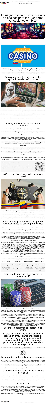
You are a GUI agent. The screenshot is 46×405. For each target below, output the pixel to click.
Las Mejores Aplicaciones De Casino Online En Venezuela (25, 3)
